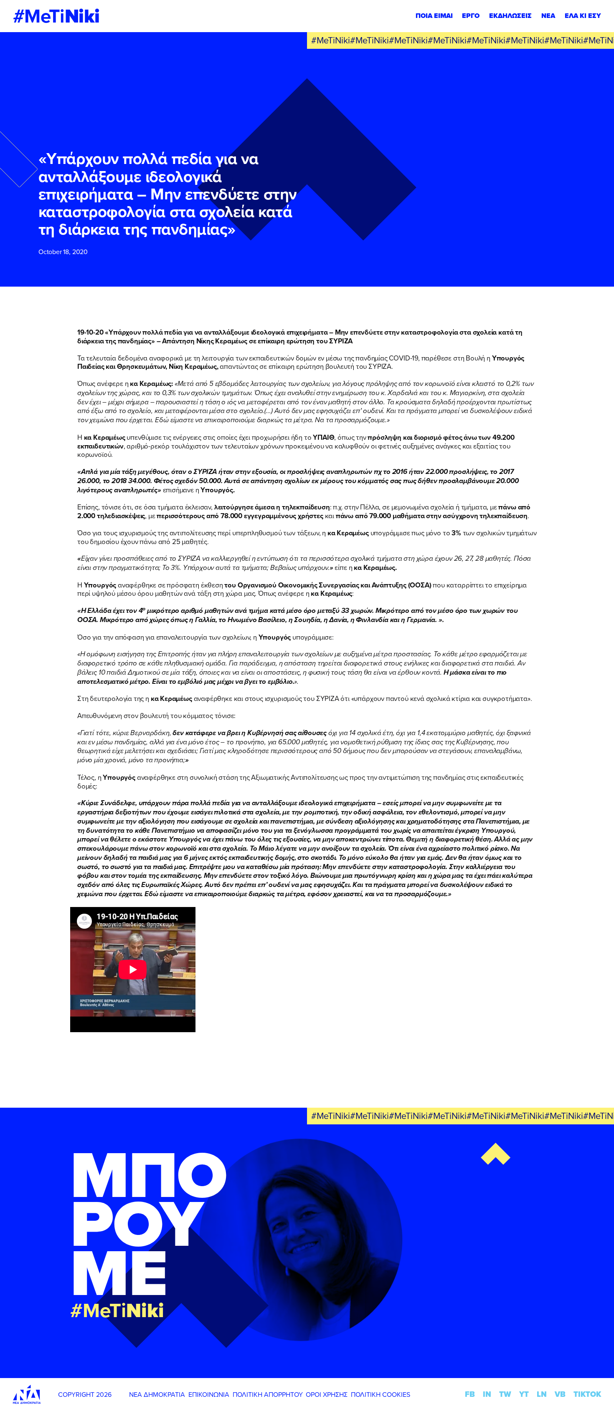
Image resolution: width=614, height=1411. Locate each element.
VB (560, 1394)
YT (524, 1394)
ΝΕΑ (548, 15)
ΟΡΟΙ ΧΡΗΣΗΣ (327, 1394)
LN (542, 1394)
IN (487, 1394)
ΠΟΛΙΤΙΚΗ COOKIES (380, 1394)
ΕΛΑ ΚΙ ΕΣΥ (583, 15)
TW (505, 1394)
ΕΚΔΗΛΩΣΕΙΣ (510, 15)
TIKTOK (587, 1394)
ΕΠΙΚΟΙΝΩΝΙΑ (208, 1394)
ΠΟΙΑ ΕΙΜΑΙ (434, 15)
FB (470, 1394)
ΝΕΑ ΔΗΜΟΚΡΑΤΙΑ (157, 1394)
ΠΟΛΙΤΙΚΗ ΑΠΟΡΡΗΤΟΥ (268, 1394)
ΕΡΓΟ (471, 15)
